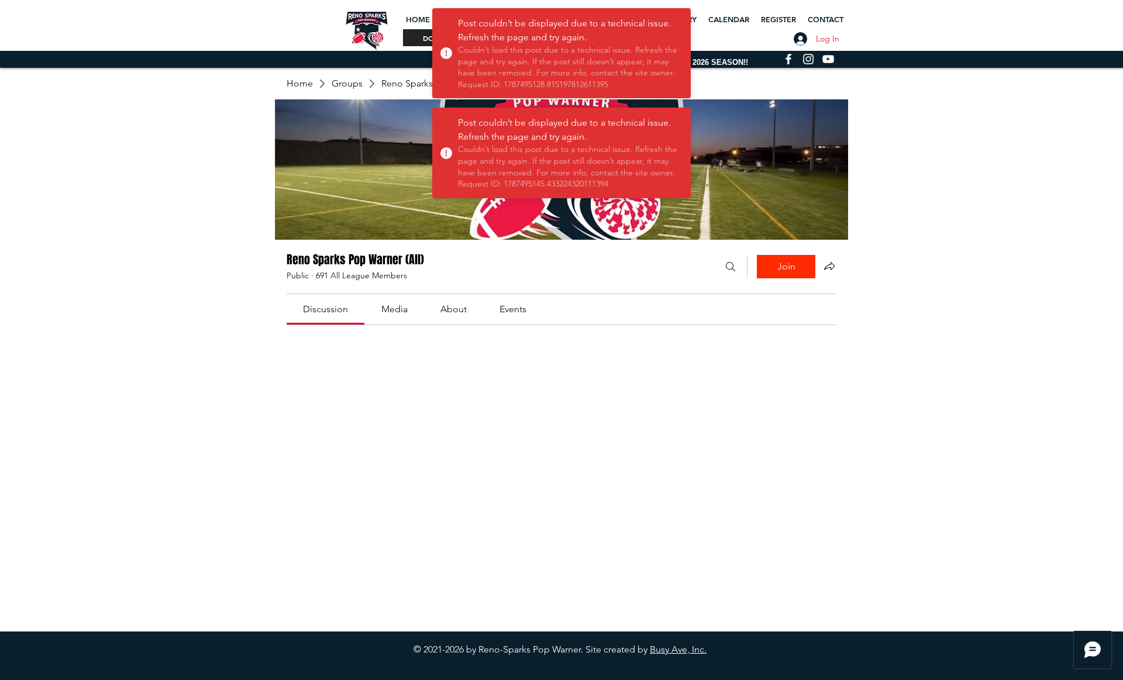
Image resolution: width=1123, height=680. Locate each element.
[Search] (731, 266)
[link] (325, 309)
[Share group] (829, 266)
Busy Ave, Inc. (678, 649)
